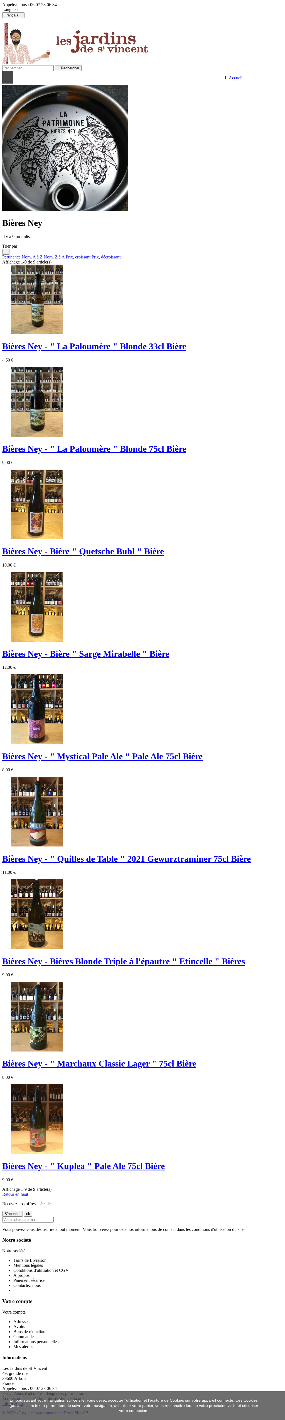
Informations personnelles (35, 1341)
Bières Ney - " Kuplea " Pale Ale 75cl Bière (83, 1166)
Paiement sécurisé (29, 1280)
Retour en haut (17, 1194)
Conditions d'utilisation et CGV (41, 1270)
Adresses (21, 1321)
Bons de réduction (29, 1331)
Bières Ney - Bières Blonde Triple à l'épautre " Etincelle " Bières (123, 961)
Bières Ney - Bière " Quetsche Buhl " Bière (83, 551)
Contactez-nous (27, 1285)
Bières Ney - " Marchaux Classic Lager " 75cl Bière (99, 1063)
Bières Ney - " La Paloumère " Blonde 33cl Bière (94, 346)
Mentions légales (28, 1265)
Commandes (24, 1336)
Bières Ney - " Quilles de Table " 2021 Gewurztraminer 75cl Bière (126, 859)
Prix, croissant (79, 257)
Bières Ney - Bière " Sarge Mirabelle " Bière (85, 654)
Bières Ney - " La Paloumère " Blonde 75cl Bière (94, 449)
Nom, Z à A (55, 257)
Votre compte (17, 1301)
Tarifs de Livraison (29, 1260)
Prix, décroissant (106, 257)
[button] (78, 77)
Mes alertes (23, 1346)
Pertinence (12, 257)
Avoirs (19, 1326)
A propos (21, 1275)
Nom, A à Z (33, 257)
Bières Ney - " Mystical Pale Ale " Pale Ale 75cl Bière (102, 756)
